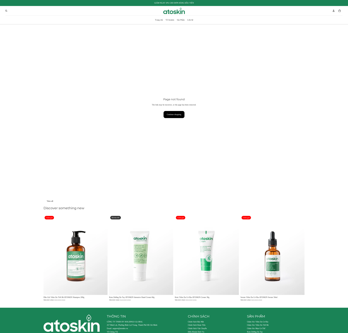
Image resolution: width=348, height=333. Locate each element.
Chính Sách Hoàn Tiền (196, 325)
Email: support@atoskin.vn (117, 328)
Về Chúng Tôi (112, 332)
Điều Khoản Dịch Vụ (196, 332)
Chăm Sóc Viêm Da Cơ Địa (257, 322)
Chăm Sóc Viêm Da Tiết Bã (257, 325)
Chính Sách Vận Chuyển (197, 328)
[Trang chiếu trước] (48, 255)
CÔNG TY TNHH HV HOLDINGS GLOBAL (125, 322)
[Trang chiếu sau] (103, 255)
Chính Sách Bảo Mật (196, 322)
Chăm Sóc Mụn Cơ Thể (256, 328)
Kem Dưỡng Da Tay (255, 332)
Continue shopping (174, 114)
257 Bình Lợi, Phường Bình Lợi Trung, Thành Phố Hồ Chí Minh (132, 325)
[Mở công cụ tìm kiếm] (6, 11)
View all (50, 201)
